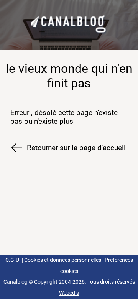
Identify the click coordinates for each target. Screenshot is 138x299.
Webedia (69, 293)
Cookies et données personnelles (62, 260)
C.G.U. (13, 260)
